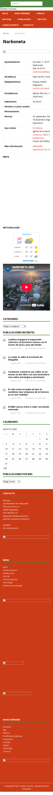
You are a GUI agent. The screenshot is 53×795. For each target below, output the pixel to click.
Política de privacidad (12, 585)
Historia (6, 733)
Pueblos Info (24, 19)
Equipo (6, 745)
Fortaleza (38, 128)
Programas (8, 739)
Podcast (6, 742)
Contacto (28, 25)
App (4, 729)
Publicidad (7, 748)
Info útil (42, 19)
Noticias (6, 19)
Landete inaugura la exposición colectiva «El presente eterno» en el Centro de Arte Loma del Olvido (27, 342)
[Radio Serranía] (8, 8)
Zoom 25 (7, 751)
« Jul (5, 468)
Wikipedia (38, 146)
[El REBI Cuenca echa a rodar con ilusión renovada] (4, 407)
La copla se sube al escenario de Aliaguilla (25, 358)
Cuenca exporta (10, 25)
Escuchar (7, 726)
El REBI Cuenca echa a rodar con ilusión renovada (28, 408)
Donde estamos (10, 570)
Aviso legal (8, 582)
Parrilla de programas (12, 736)
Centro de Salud (41, 88)
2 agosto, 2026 (15, 348)
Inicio (5, 13)
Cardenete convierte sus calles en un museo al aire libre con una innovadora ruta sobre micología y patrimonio (28, 374)
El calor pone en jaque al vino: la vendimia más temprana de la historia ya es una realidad (28, 392)
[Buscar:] (26, 3)
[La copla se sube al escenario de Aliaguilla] (4, 357)
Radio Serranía (22, 13)
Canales (40, 13)
